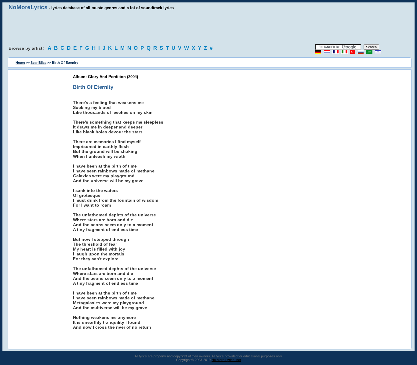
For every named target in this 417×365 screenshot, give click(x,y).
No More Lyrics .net (226, 360)
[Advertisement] (208, 27)
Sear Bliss (38, 62)
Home (20, 62)
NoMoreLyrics (28, 7)
